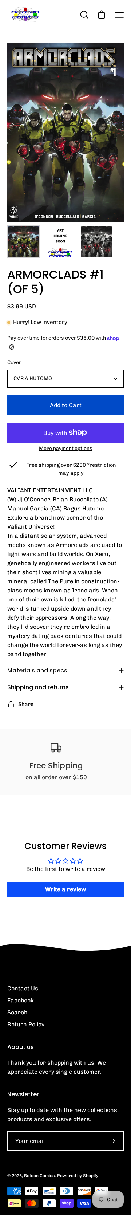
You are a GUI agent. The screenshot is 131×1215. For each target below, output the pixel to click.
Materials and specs (37, 670)
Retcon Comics (39, 1175)
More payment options (65, 448)
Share (25, 704)
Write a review (65, 889)
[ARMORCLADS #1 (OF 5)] (23, 241)
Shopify (90, 1175)
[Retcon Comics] (25, 14)
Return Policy (25, 1024)
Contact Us (22, 988)
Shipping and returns (38, 687)
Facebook (20, 1000)
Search (17, 1012)
